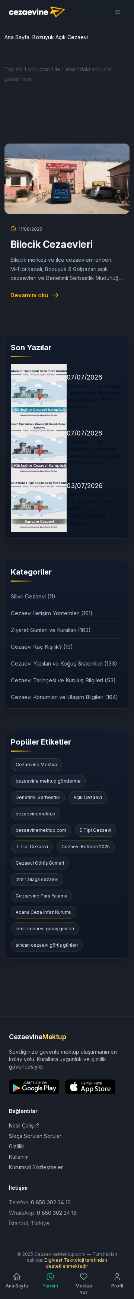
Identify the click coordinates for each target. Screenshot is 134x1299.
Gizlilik (16, 1146)
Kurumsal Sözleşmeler (36, 1167)
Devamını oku (29, 295)
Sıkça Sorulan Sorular (35, 1136)
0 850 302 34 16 (51, 1202)
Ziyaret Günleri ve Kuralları (51, 629)
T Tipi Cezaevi (32, 846)
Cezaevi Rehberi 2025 (85, 846)
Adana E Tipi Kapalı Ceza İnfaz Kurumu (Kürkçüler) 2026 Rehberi (94, 396)
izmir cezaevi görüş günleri (45, 928)
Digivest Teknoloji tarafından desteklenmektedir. (75, 1263)
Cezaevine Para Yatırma (41, 896)
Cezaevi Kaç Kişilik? (42, 646)
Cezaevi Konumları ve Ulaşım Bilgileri (64, 697)
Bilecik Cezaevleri (51, 244)
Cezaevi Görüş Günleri (40, 863)
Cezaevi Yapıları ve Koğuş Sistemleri (64, 663)
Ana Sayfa (16, 37)
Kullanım (19, 1157)
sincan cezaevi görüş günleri (47, 945)
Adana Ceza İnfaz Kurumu (43, 912)
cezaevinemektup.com (41, 830)
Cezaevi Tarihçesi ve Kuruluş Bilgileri (63, 680)
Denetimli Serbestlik (38, 797)
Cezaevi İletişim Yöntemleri (52, 613)
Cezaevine (37, 1037)
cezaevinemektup (35, 814)
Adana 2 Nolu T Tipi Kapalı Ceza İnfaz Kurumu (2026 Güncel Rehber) (89, 508)
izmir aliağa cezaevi (37, 879)
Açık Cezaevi (87, 797)
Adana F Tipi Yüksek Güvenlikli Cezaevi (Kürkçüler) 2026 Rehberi (95, 452)
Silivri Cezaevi (33, 596)
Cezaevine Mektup (36, 764)
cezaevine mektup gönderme (48, 781)
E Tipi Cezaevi (95, 830)
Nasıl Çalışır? (24, 1125)
